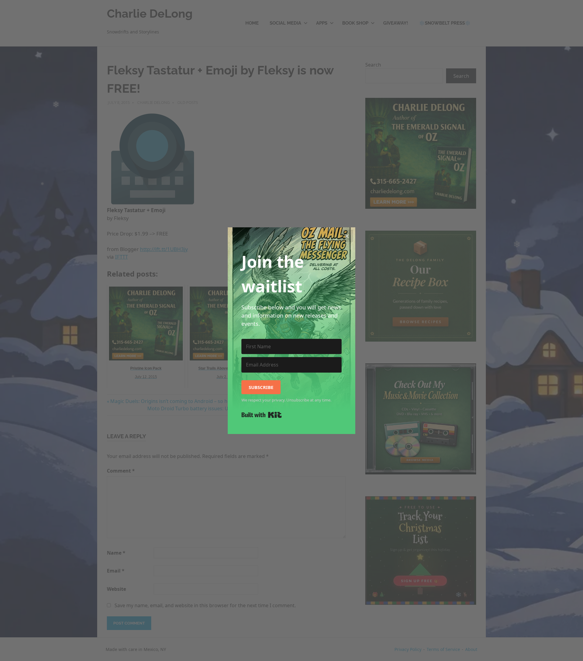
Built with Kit (261, 414)
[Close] (347, 236)
